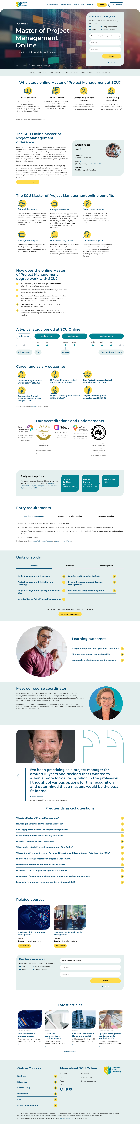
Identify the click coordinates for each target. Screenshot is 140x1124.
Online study (55, 72)
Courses (25, 65)
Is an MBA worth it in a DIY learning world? (83, 1035)
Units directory (86, 1077)
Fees (62, 1081)
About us (63, 1073)
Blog (62, 1085)
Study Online (66, 4)
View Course (24, 946)
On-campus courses (88, 1081)
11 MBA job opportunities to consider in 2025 (53, 1036)
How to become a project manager (26, 1035)
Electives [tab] (70, 566)
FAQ (61, 1077)
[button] (102, 5)
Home (18, 65)
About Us (90, 4)
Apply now (85, 1073)
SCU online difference (38, 72)
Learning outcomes (102, 72)
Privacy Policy (65, 1118)
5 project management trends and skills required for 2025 (110, 1036)
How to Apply (79, 4)
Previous (18, 776)
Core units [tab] (34, 566)
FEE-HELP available (94, 164)
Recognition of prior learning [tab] (70, 516)
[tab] (41, 576)
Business (48, 1030)
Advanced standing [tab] (106, 516)
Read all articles (70, 1051)
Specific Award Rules (63, 541)
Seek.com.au (34, 406)
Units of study (86, 72)
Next (122, 776)
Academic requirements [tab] (34, 516)
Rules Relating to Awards (42, 541)
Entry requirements (70, 72)
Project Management (25, 1030)
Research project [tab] (106, 566)
